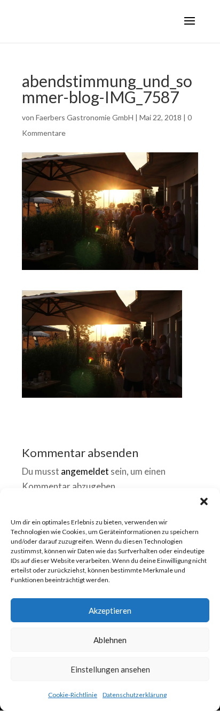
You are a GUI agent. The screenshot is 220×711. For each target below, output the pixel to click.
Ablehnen (110, 640)
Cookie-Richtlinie (72, 695)
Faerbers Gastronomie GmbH (84, 117)
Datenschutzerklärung (135, 695)
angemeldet (85, 471)
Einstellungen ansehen (110, 669)
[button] (204, 501)
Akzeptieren (110, 610)
